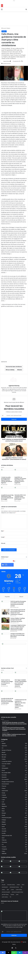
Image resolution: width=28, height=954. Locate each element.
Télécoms (4, 840)
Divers (3, 770)
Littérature (4, 797)
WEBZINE (4, 853)
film (21, 887)
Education (4, 777)
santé (17, 894)
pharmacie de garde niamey (17, 892)
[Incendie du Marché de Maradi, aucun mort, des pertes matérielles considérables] (7, 693)
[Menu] (2, 10)
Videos (3, 851)
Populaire (7, 596)
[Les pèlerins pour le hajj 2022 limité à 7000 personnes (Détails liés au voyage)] (7, 490)
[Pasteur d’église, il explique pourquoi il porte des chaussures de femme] (5, 620)
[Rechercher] (26, 10)
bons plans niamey (11, 884)
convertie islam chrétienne (14, 366)
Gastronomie (5, 790)
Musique (4, 813)
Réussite (4, 824)
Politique (4, 819)
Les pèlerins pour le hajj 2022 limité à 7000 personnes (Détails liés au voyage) (7, 497)
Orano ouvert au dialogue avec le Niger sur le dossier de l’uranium (7, 682)
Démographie (5, 768)
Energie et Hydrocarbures (8, 781)
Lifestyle (4, 795)
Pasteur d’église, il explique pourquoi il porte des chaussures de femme (17, 620)
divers (23, 884)
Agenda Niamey (6, 61)
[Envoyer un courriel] (10, 61)
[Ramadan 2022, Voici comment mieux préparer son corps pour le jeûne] (21, 490)
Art (2, 748)
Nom (2, 531)
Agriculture (4, 745)
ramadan (12, 894)
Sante (3, 826)
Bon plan (4, 757)
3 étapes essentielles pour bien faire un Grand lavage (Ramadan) (17, 635)
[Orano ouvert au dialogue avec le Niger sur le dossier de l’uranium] (7, 675)
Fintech (3, 788)
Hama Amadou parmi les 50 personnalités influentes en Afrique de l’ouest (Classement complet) (17, 612)
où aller (12, 889)
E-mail (3, 537)
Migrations (4, 806)
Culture (3, 765)
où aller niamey (19, 889)
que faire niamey (5, 894)
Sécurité (4, 828)
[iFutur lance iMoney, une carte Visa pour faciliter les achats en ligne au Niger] (5, 863)
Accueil (4, 28)
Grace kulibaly (10, 369)
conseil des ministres (7, 761)
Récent (21, 596)
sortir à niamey (5, 896)
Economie (4, 774)
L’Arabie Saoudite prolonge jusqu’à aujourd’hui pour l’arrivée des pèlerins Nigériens (6, 480)
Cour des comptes (6, 763)
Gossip (3, 792)
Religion (8, 28)
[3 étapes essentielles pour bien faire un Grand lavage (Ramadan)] (5, 636)
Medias (3, 804)
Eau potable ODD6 (6, 772)
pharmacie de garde (6, 892)
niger (8, 889)
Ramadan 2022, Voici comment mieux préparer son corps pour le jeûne (20, 497)
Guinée (20, 369)
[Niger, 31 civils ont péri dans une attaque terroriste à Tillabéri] (23, 868)
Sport (3, 837)
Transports (4, 849)
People (3, 815)
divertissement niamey (14, 887)
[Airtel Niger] (14, 2)
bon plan (3, 884)
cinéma (18, 884)
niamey (3, 889)
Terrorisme (4, 842)
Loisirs (3, 799)
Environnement (5, 783)
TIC (3, 844)
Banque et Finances (6, 750)
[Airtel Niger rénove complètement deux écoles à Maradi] (23, 874)
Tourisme (4, 846)
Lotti (3, 801)
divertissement (5, 887)
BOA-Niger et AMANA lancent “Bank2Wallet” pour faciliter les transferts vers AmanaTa (21, 683)
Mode (3, 810)
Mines (3, 808)
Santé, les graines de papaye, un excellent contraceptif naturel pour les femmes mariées (18, 604)
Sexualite (4, 831)
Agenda (3, 743)
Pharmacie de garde (6, 817)
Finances (4, 786)
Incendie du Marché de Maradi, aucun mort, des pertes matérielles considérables (7, 701)
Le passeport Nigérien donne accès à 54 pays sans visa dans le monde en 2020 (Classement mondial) (18, 627)
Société (3, 833)
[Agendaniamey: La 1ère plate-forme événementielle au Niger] (9, 9)
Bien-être (4, 754)
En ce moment (5, 779)
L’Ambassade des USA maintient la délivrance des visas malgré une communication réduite (20, 703)
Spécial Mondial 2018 (7, 835)
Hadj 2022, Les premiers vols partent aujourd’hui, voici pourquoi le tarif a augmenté (20, 480)
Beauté (3, 752)
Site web (3, 543)
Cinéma (3, 759)
